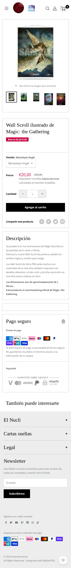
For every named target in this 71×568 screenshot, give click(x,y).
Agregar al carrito (35, 207)
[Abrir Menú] (6, 8)
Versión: (20, 157)
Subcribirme (17, 494)
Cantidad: (11, 193)
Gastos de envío (50, 178)
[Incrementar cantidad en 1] (42, 194)
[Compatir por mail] (62, 221)
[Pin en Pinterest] (48, 221)
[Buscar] (48, 9)
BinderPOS (49, 560)
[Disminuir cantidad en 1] (23, 194)
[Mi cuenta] (55, 9)
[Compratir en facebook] (41, 221)
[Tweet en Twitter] (55, 221)
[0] (63, 8)
